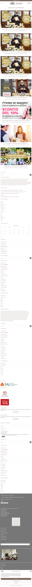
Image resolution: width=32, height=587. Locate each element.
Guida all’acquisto (3, 243)
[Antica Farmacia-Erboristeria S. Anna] (16, 3)
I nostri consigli (3, 365)
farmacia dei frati (9, 315)
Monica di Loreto (20, 316)
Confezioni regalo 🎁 (4, 264)
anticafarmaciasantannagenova (5, 312)
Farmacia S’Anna (19, 315)
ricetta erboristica (3, 319)
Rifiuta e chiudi (16, 581)
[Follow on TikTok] (6, 503)
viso (22, 184)
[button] (30, 571)
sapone (12, 184)
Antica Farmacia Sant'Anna (14, 311)
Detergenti (2, 352)
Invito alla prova (3, 262)
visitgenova (11, 320)
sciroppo (18, 184)
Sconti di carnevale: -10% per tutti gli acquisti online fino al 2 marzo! (16, 165)
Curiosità (2, 209)
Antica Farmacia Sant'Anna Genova (23, 311)
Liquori (2, 277)
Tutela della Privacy (4, 251)
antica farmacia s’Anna (12, 312)
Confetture (2, 272)
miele (10, 183)
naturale (13, 183)
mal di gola (13, 316)
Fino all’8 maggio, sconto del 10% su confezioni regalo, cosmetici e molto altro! (16, 120)
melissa (5, 183)
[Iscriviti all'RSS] (7, 503)
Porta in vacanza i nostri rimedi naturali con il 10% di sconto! (16, 97)
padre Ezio (26, 316)
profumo (20, 183)
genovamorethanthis (3, 316)
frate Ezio (23, 315)
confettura (27, 179)
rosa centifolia (28, 183)
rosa (25, 183)
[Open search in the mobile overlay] (2, 3)
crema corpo (13, 180)
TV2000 (20, 319)
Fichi (26, 180)
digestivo (20, 180)
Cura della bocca (3, 282)
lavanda (8, 316)
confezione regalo (3, 180)
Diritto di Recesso (3, 531)
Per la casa (2, 288)
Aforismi (2, 201)
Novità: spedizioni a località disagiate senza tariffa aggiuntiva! (16, 143)
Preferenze (16, 583)
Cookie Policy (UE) (3, 253)
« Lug (1, 237)
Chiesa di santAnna (18, 312)
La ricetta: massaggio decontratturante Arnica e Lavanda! (10, 196)
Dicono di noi (3, 211)
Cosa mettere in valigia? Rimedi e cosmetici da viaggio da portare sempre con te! (13, 191)
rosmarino (6, 184)
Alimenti (2, 203)
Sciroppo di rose (3, 274)
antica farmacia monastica (7, 311)
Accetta (16, 578)
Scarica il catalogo (3, 241)
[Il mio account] (27, 3)
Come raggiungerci (4, 249)
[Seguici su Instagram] (3, 503)
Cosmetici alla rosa (4, 285)
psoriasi (23, 183)
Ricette (2, 216)
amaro (5, 179)
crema (10, 180)
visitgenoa (8, 320)
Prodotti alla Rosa (3, 266)
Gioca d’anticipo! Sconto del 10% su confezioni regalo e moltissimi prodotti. (16, 74)
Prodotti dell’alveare (4, 269)
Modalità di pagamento (4, 246)
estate (1, 315)
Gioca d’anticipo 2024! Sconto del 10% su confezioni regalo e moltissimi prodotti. (16, 51)
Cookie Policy (11, 585)
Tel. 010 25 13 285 (3, 511)
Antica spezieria (3, 204)
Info (1, 214)
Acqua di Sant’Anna (4, 287)
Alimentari (2, 271)
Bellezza (2, 206)
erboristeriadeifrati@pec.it (6, 513)
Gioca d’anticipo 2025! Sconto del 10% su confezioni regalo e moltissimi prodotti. (16, 28)
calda (24, 179)
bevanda (22, 179)
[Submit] (30, 175)
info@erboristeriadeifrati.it (5, 512)
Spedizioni (2, 248)
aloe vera (2, 179)
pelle (15, 183)
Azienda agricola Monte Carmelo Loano (11, 179)
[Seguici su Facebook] (1, 503)
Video (1, 219)
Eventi (2, 212)
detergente (17, 180)
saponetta (14, 184)
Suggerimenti (3, 217)
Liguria (10, 316)
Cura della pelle (3, 279)
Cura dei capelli (3, 280)
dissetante (23, 180)
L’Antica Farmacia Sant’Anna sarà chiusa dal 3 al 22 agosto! (10, 193)
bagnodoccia (18, 179)
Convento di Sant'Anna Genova (25, 312)
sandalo (9, 184)
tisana (20, 184)
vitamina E (25, 184)
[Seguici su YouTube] (4, 503)
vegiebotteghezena (24, 319)
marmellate (2, 183)
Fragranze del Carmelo (4, 275)
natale (23, 316)
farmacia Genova (14, 315)
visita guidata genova (3, 320)
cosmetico (7, 180)
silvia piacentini (14, 319)
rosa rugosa (2, 184)
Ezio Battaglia (4, 315)
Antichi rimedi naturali (4, 267)
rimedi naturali (8, 319)
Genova (26, 315)
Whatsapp (2, 195)
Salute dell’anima (3, 290)
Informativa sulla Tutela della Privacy (17, 585)
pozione (17, 183)
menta (8, 183)
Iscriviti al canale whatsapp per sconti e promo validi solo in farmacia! (11, 190)
